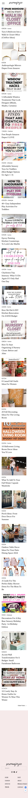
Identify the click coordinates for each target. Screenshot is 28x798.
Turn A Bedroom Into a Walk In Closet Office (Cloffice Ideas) (11, 35)
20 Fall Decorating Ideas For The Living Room (10, 415)
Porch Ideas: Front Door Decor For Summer (9, 516)
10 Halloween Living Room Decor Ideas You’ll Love (11, 449)
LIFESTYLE (7, 784)
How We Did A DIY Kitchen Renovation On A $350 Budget (10, 313)
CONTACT (20, 787)
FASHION (7, 780)
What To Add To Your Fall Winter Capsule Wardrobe (11, 483)
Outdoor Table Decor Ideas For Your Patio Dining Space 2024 (11, 550)
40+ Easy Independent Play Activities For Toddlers (11, 206)
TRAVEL (7, 787)
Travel (9, 269)
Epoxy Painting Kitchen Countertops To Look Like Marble (11, 241)
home (9, 28)
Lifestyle (9, 163)
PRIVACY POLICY (22, 784)
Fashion (10, 131)
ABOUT (20, 780)
